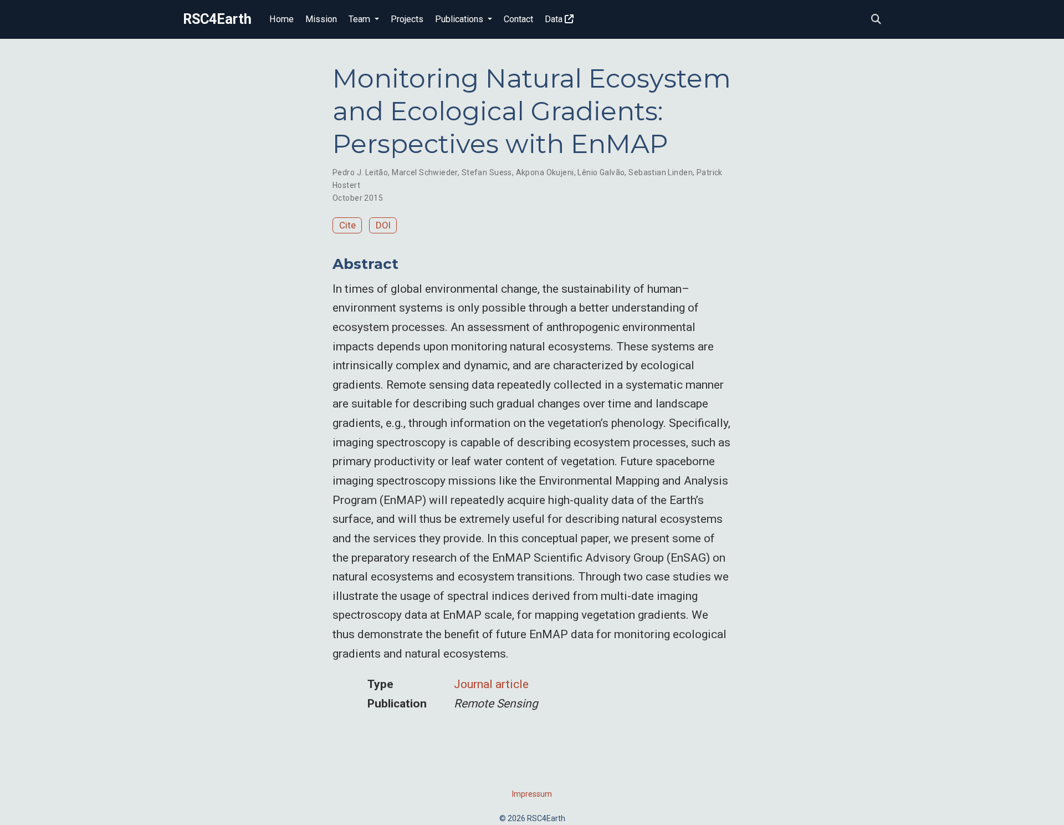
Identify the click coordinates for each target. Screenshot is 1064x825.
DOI (383, 225)
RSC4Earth (217, 19)
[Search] (876, 19)
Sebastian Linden (660, 172)
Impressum (532, 794)
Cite (347, 225)
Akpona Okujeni (545, 172)
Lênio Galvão (601, 172)
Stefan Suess (487, 172)
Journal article (491, 684)
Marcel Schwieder (425, 172)
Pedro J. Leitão (360, 172)
